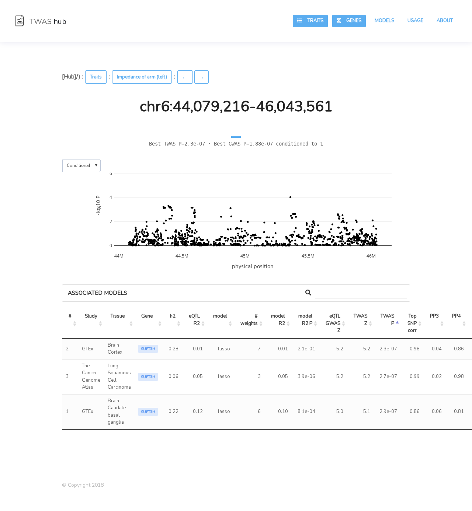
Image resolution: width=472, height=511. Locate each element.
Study (91, 316)
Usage (415, 20)
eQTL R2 (195, 320)
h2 (173, 316)
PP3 (434, 316)
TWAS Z (361, 320)
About (445, 20)
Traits (312, 20)
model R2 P (305, 320)
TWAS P (388, 320)
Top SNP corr (412, 323)
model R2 (278, 320)
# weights (249, 320)
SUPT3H (148, 348)
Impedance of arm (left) (142, 77)
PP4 (456, 316)
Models (384, 20)
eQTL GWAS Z (333, 323)
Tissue (118, 316)
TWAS (47, 22)
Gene (147, 316)
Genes (351, 20)
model (220, 316)
